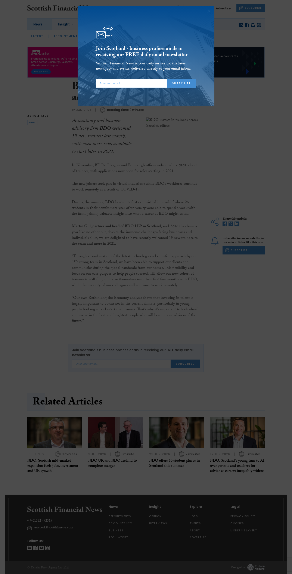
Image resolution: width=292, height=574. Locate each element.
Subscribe (181, 83)
